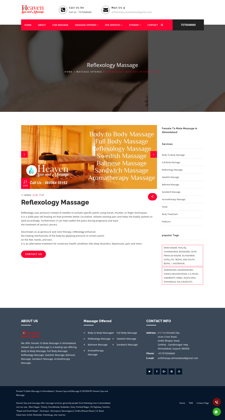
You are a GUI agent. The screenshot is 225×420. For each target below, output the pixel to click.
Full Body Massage (127, 332)
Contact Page (203, 403)
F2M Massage (60, 24)
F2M (191, 403)
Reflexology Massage (55, 202)
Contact (152, 24)
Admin (27, 195)
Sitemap (134, 24)
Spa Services (113, 24)
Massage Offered (86, 24)
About (42, 24)
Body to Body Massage (100, 332)
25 (36, 195)
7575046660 (188, 25)
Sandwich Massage (127, 344)
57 (42, 195)
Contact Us (33, 254)
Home (27, 24)
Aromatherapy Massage (96, 352)
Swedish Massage (126, 338)
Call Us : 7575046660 (80, 12)
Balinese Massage (98, 344)
